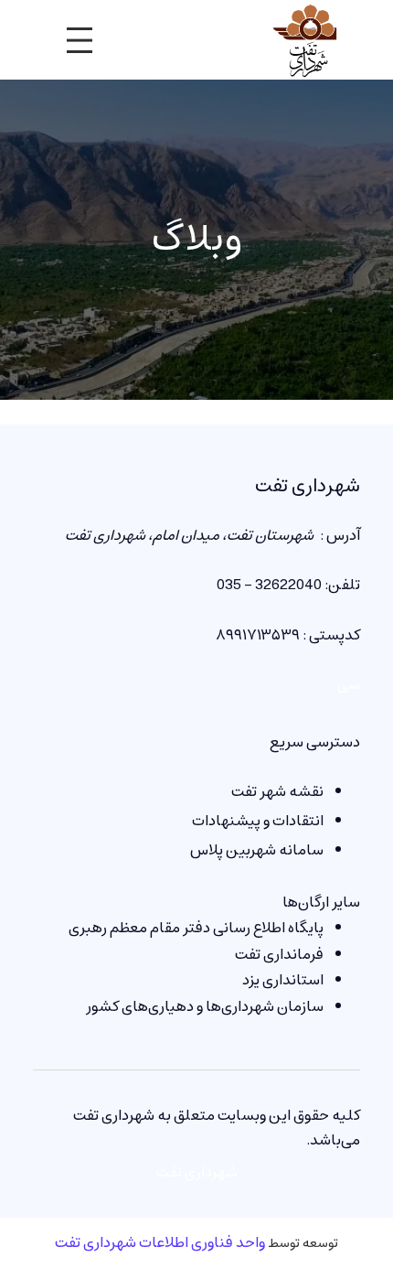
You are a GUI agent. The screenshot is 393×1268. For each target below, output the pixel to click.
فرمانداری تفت (279, 954)
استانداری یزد (283, 980)
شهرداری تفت (307, 485)
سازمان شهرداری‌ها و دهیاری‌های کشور (205, 1006)
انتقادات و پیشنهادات (258, 820)
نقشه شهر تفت (277, 791)
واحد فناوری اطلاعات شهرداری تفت (160, 1242)
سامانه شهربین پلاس (257, 850)
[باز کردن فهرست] (79, 40)
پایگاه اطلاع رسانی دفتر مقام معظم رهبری (196, 927)
